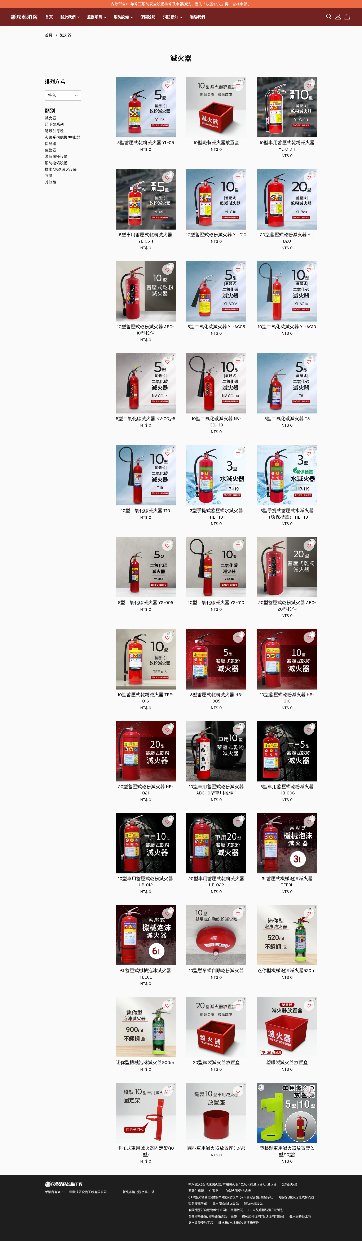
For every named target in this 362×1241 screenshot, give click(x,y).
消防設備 (121, 16)
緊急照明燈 (289, 1184)
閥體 (48, 175)
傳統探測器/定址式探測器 (296, 1197)
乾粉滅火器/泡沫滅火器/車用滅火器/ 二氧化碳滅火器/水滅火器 (232, 1184)
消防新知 (170, 16)
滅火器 (50, 118)
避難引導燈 (54, 131)
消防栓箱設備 (56, 163)
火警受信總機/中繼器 (62, 137)
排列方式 (55, 81)
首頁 (49, 16)
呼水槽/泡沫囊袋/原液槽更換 (238, 1223)
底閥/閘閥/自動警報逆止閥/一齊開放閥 (215, 1210)
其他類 (50, 182)
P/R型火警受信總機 (237, 1191)
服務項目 (94, 16)
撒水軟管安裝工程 (200, 1223)
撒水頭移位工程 (300, 1216)
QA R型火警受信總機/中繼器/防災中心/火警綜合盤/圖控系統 (230, 1197)
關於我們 (68, 16)
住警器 (50, 150)
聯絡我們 (197, 16)
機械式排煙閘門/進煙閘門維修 (263, 1216)
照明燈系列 (54, 124)
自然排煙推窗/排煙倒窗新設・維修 (212, 1216)
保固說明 (147, 16)
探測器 (50, 143)
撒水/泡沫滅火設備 (61, 169)
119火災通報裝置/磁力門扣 (266, 1210)
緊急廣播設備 (56, 156)
